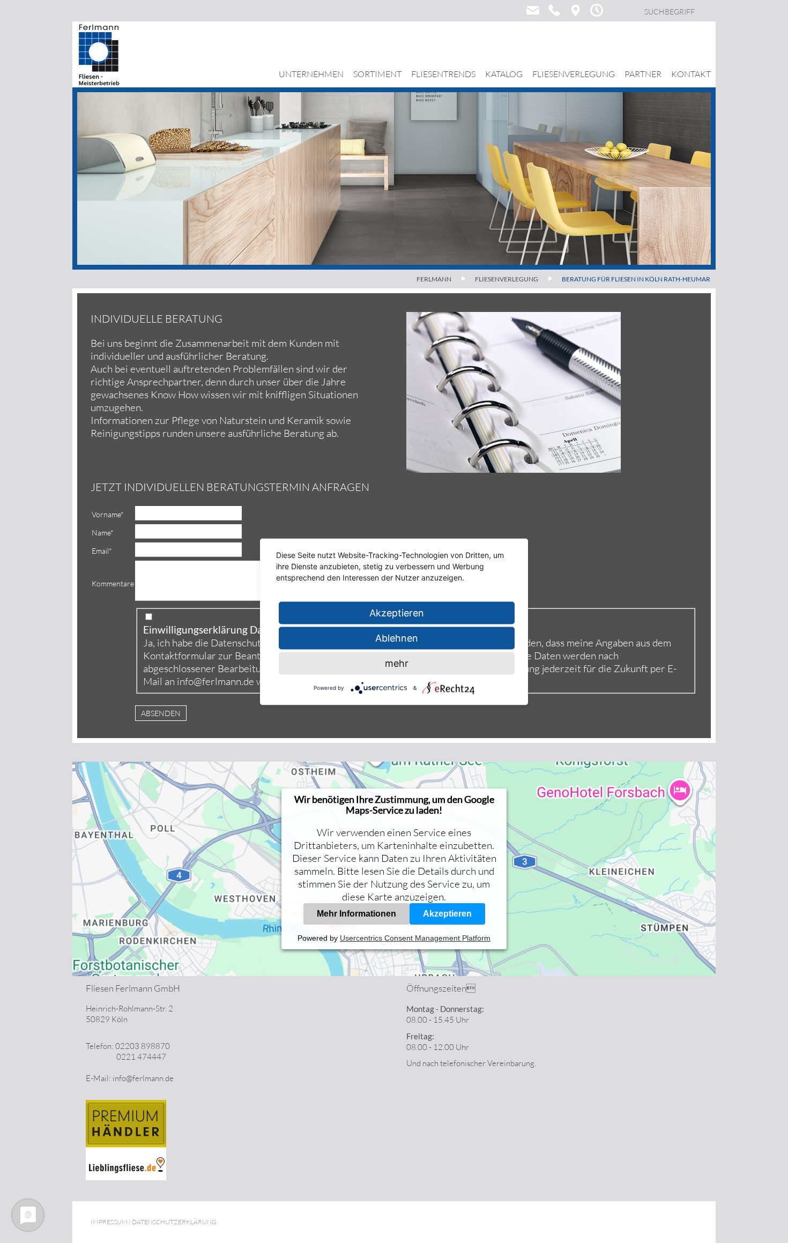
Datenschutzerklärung (259, 642)
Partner (643, 74)
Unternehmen (311, 74)
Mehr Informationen (356, 913)
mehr (396, 662)
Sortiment (377, 74)
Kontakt (691, 74)
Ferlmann (434, 279)
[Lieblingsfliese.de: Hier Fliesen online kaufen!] (126, 1177)
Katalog (504, 74)
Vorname (108, 514)
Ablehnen (396, 637)
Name (103, 532)
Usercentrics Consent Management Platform (415, 938)
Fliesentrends (443, 74)
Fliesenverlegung (573, 74)
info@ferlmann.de (215, 681)
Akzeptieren (447, 913)
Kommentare (113, 583)
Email (102, 550)
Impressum (109, 1222)
